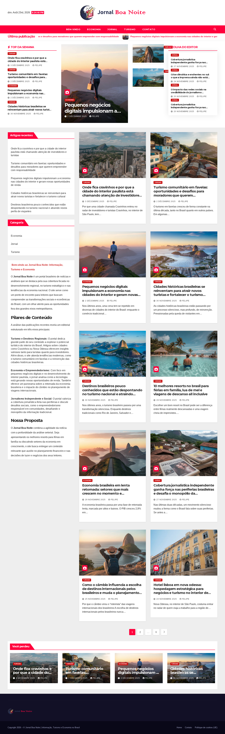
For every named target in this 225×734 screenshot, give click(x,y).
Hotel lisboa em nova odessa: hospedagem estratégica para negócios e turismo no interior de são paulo (181, 591)
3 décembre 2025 (20, 65)
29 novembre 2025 (78, 116)
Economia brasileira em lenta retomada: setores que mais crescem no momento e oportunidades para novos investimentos (106, 493)
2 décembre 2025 (20, 81)
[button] (215, 29)
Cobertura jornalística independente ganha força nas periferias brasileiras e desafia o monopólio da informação (184, 491)
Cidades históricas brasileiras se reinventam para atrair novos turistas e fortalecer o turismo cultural (30, 109)
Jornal (112, 29)
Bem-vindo (73, 29)
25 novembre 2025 (95, 599)
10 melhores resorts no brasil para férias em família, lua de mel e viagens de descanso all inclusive (181, 390)
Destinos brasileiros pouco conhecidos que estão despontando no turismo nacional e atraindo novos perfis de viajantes (39, 208)
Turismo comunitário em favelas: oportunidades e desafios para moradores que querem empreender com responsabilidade (39, 166)
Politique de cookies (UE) (206, 727)
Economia (94, 29)
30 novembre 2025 (21, 114)
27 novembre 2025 (184, 66)
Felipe (38, 65)
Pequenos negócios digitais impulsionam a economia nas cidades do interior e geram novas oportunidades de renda (28, 95)
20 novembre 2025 (184, 96)
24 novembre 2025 (184, 81)
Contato (148, 29)
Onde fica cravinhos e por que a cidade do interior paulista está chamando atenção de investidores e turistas (29, 62)
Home (179, 727)
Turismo (130, 29)
